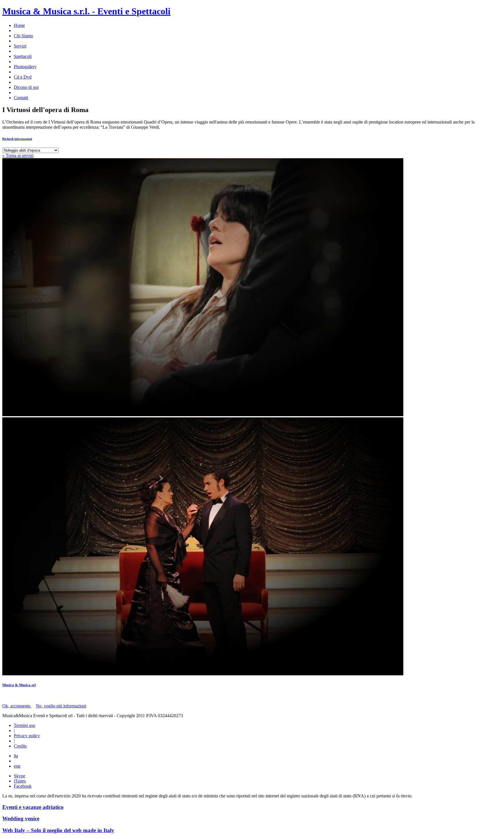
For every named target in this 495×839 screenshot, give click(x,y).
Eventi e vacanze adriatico (33, 807)
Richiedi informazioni (17, 138)
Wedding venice (20, 818)
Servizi (20, 46)
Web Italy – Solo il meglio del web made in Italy (58, 830)
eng (17, 766)
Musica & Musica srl (19, 685)
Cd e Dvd (23, 77)
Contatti (21, 97)
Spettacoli (23, 56)
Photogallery (25, 66)
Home (19, 25)
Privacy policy (27, 735)
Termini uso (24, 725)
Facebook (23, 786)
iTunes (20, 781)
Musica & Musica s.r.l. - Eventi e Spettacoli (86, 11)
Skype (19, 775)
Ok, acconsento (17, 705)
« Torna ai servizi (18, 155)
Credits (20, 746)
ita (16, 755)
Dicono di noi (26, 87)
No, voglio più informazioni (61, 705)
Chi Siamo (23, 35)
